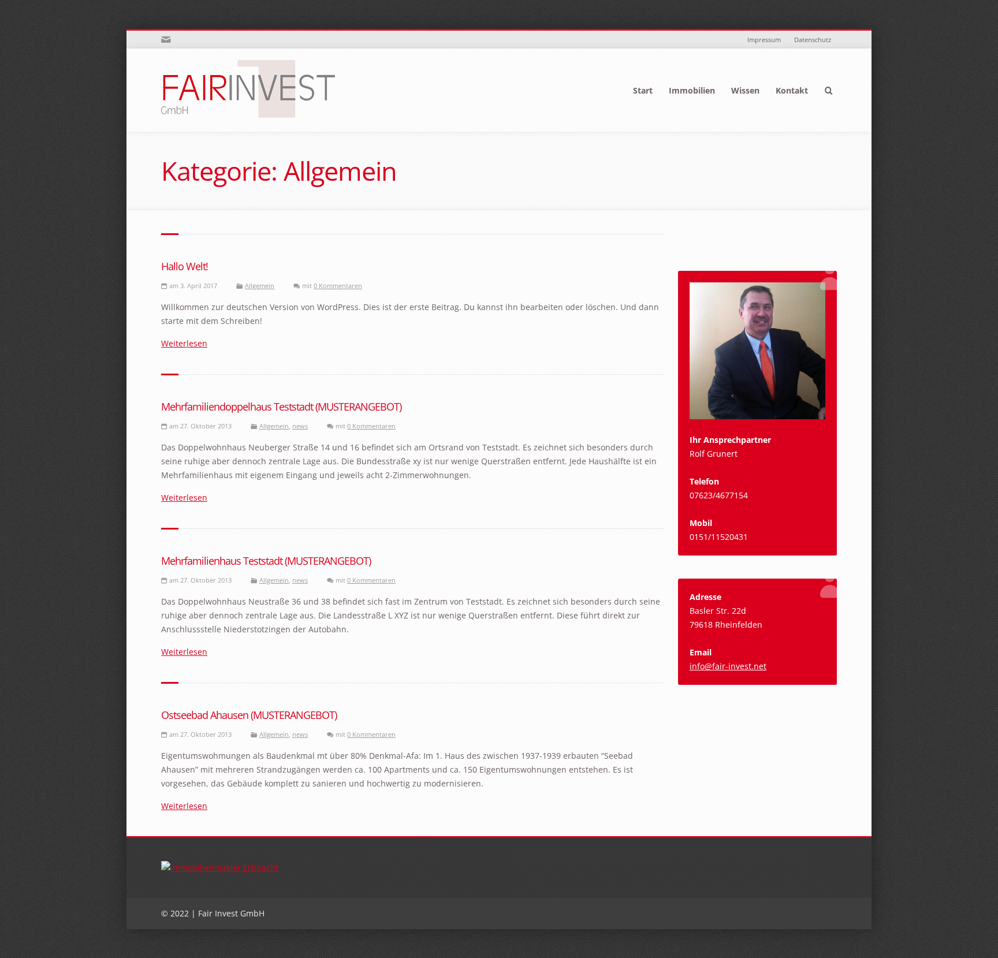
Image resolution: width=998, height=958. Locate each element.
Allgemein (259, 285)
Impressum (764, 39)
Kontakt (792, 90)
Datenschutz (812, 39)
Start (643, 90)
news (300, 426)
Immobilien (692, 90)
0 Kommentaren (338, 285)
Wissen (745, 90)
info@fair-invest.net (728, 666)
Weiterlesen (184, 343)
